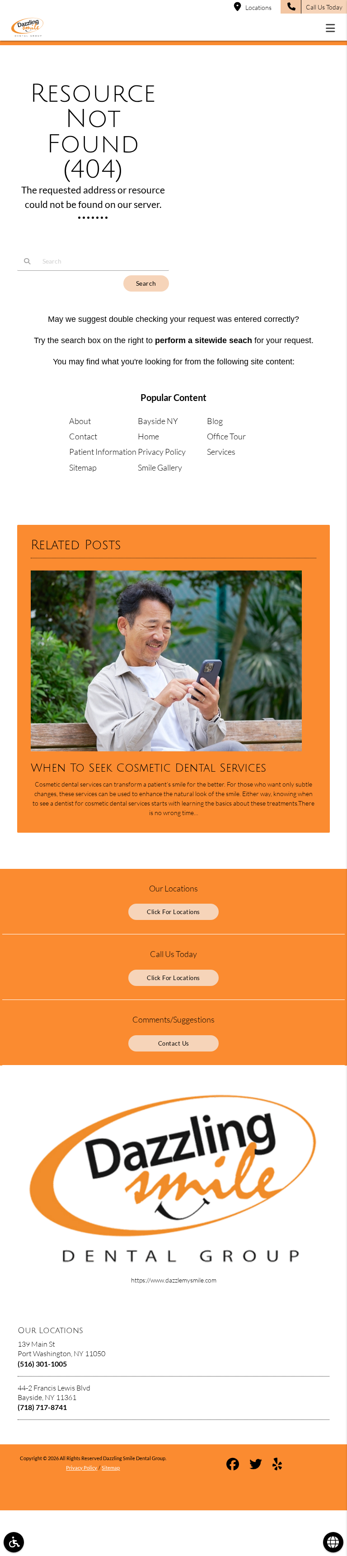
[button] (333, 28)
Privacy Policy (162, 452)
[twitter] (256, 1465)
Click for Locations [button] (173, 911)
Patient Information (102, 452)
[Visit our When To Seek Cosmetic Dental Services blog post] (166, 753)
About (80, 421)
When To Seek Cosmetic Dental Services (148, 768)
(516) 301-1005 (42, 1363)
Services (221, 452)
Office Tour (226, 436)
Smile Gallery (160, 467)
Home (148, 436)
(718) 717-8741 (42, 1407)
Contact (83, 436)
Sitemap (83, 467)
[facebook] (233, 1465)
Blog (215, 421)
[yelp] (277, 1465)
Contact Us (173, 1043)
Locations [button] (258, 7)
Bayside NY (158, 421)
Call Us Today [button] (324, 7)
